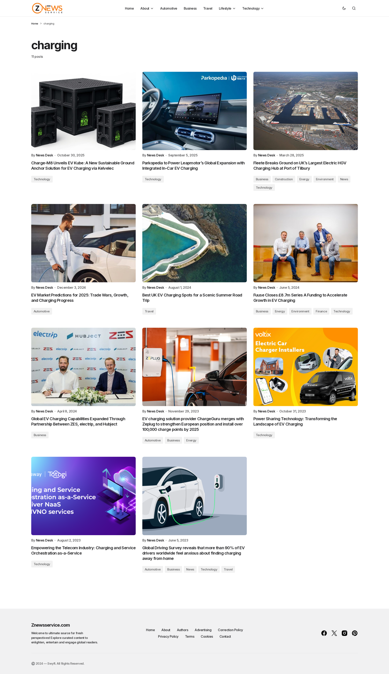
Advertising (203, 630)
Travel (149, 311)
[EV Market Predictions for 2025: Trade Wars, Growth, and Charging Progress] (83, 243)
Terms (189, 636)
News (344, 179)
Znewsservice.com (50, 625)
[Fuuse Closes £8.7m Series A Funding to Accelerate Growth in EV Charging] (305, 243)
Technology (42, 179)
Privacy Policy (168, 636)
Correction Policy (230, 630)
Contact (225, 636)
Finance (321, 311)
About (165, 630)
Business (262, 179)
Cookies (207, 636)
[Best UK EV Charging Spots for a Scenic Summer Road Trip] (194, 243)
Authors (182, 630)
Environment (325, 179)
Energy (304, 179)
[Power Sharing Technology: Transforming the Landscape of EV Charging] (305, 367)
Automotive (42, 311)
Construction (284, 179)
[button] (344, 8)
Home (34, 23)
